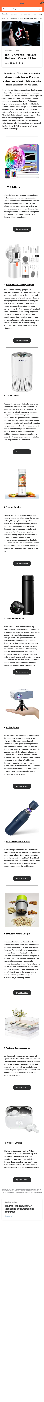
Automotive (14, 14)
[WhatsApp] (19, 63)
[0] (41, 3)
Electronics (5, 14)
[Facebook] (11, 63)
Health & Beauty (37, 14)
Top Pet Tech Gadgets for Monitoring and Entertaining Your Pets (19, 1209)
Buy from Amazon (22, 229)
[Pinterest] (17, 63)
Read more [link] (8, 1216)
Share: (7, 63)
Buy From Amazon (22, 786)
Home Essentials (25, 14)
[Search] (39, 9)
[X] (14, 63)
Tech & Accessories (12, 18)
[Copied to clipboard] (22, 63)
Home (3, 18)
